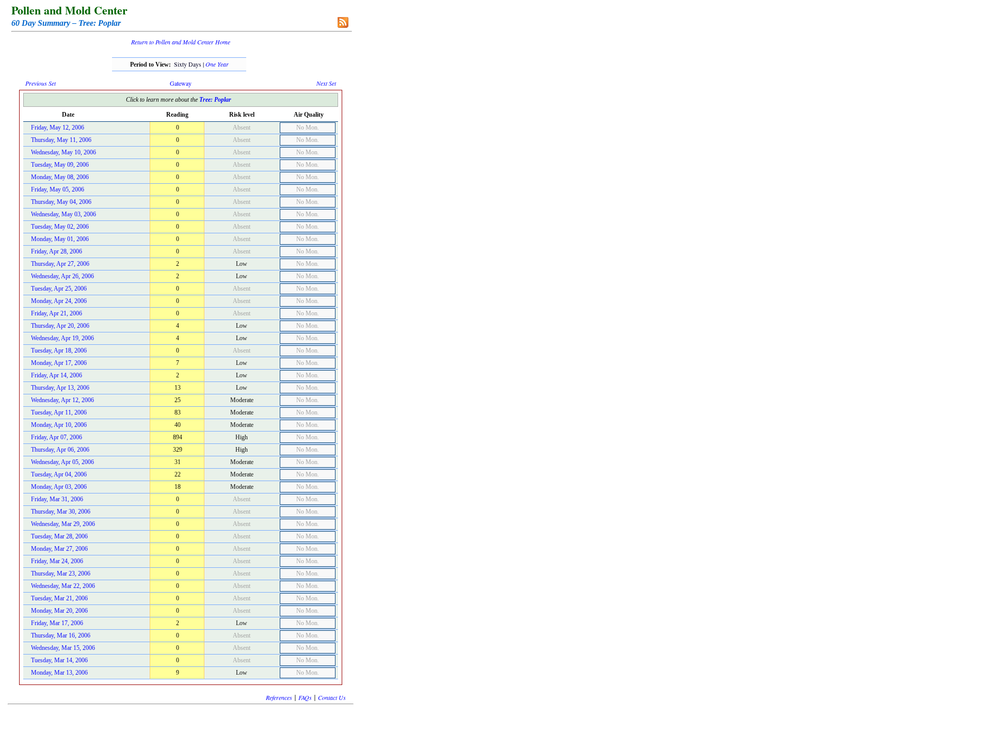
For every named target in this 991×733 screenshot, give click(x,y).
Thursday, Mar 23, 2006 (60, 573)
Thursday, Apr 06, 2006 (60, 449)
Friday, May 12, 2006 (57, 127)
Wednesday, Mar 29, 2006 (63, 524)
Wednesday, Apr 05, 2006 (62, 462)
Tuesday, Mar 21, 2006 (59, 598)
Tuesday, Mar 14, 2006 (59, 660)
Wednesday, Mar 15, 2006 (63, 647)
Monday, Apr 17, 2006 (59, 362)
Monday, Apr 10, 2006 (59, 424)
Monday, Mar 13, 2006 (59, 672)
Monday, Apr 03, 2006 (59, 486)
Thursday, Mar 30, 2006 (60, 511)
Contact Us (332, 697)
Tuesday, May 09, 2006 (60, 164)
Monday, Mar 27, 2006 (59, 548)
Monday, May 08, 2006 (60, 177)
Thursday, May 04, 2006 (61, 201)
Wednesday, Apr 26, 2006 (62, 276)
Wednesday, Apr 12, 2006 (62, 400)
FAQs (305, 697)
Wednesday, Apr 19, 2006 (62, 338)
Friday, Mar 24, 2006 (57, 561)
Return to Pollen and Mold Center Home (180, 42)
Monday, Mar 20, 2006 (59, 610)
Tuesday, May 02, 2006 (60, 226)
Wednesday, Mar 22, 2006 (63, 585)
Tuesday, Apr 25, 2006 (59, 288)
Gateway (180, 83)
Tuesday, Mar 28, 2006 (59, 536)
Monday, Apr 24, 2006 (59, 301)
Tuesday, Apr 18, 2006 (59, 350)
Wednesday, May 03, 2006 (63, 214)
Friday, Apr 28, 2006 (56, 251)
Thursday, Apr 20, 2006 (60, 325)
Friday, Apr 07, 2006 (56, 437)
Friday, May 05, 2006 (57, 189)
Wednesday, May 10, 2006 (63, 152)
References (279, 697)
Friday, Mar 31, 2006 (57, 499)
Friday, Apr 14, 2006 (56, 375)
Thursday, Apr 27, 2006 (60, 263)
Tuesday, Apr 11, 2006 (59, 412)
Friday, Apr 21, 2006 (56, 313)
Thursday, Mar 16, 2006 (60, 635)
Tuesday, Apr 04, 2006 (59, 474)
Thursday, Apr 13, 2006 (60, 387)
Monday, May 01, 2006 (60, 239)
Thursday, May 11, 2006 (61, 140)
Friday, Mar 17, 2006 (57, 623)
